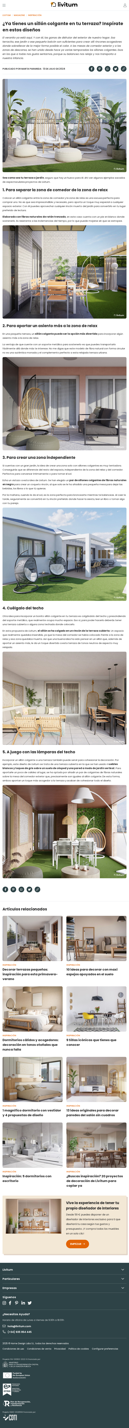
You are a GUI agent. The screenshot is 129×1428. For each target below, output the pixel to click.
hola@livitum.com (19, 1326)
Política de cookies (79, 1348)
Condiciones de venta (39, 1348)
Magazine (19, 15)
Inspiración (35, 15)
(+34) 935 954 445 (20, 1332)
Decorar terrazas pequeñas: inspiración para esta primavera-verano (30, 974)
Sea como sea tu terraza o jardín (23, 177)
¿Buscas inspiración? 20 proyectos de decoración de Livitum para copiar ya (94, 1181)
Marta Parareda (31, 68)
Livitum (7, 15)
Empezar (76, 1244)
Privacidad (60, 1348)
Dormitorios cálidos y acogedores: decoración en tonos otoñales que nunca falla (31, 1045)
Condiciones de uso (13, 1348)
